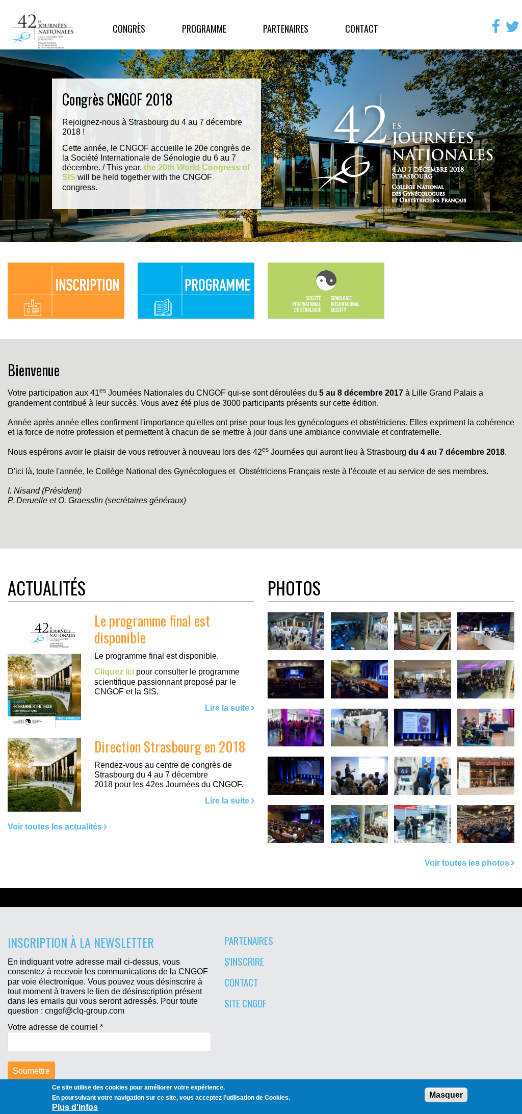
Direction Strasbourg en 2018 (169, 746)
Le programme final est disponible (152, 628)
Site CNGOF (245, 1003)
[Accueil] (42, 29)
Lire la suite (227, 708)
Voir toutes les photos (467, 863)
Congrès (129, 28)
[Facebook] (495, 26)
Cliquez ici (114, 671)
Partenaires (285, 28)
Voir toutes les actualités (55, 826)
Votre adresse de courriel (55, 1027)
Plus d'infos (75, 1107)
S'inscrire (244, 961)
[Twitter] (512, 26)
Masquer (446, 1095)
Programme (204, 28)
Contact (361, 28)
